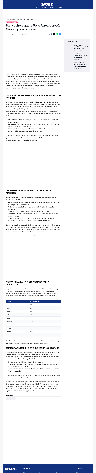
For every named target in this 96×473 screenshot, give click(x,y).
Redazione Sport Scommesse (13, 34)
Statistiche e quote (11, 22)
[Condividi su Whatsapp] (57, 34)
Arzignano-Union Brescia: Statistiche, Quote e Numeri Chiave (80, 64)
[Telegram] (10, 1)
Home (7, 19)
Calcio (35, 7)
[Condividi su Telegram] (60, 34)
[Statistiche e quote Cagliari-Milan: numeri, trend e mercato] (69, 56)
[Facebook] (5, 1)
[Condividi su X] (53, 34)
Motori (44, 7)
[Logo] (48, 4)
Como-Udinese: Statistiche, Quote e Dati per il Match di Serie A (81, 47)
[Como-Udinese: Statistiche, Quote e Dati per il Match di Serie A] (69, 47)
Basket (52, 7)
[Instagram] (7, 1)
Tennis (60, 7)
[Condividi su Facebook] (50, 34)
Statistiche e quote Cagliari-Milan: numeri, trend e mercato (80, 55)
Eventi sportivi (10, 398)
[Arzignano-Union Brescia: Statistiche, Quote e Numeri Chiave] (69, 65)
